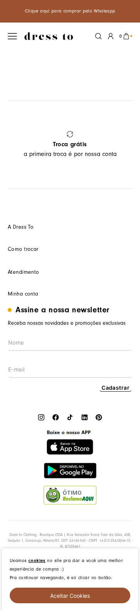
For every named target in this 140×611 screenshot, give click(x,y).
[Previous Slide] (16, 144)
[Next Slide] (123, 144)
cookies (37, 560)
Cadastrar (116, 387)
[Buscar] (98, 36)
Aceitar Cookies (70, 595)
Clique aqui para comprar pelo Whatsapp (70, 11)
